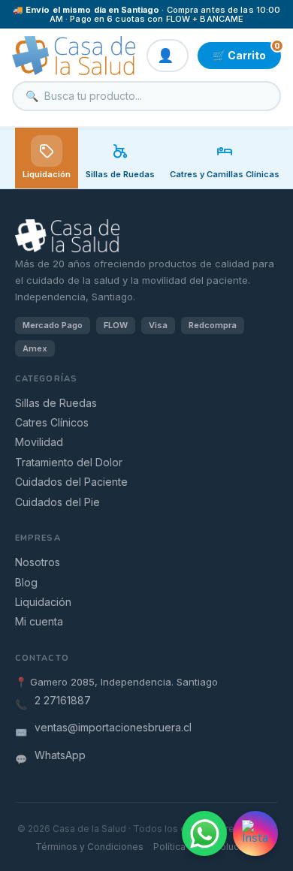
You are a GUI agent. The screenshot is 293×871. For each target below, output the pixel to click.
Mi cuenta (39, 621)
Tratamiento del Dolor (68, 462)
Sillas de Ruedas (56, 402)
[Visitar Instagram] (255, 833)
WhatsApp (60, 755)
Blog (26, 582)
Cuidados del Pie (57, 502)
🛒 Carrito (246, 52)
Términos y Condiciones (89, 846)
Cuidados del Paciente (71, 481)
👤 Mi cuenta (167, 55)
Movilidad (39, 442)
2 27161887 (63, 700)
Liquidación (47, 174)
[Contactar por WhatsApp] (204, 833)
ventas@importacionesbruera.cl (113, 727)
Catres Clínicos (52, 422)
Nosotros (37, 562)
